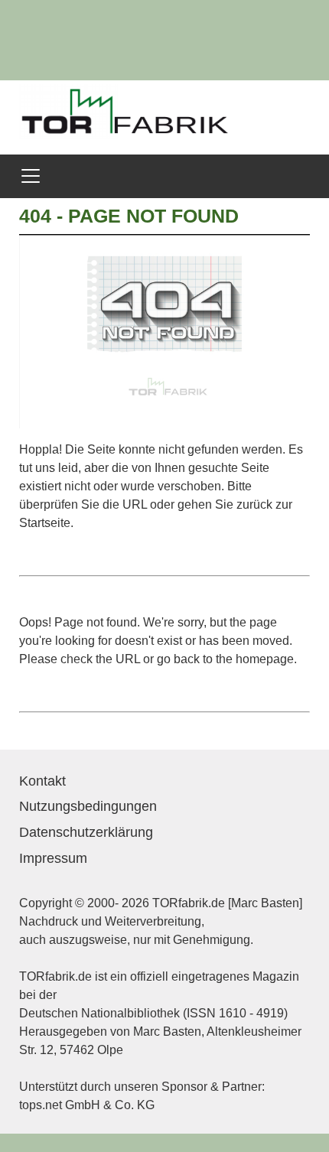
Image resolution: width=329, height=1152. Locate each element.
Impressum (53, 858)
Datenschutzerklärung (86, 832)
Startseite (44, 522)
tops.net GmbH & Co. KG (87, 1104)
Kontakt (42, 781)
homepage (265, 658)
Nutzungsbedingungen (88, 806)
